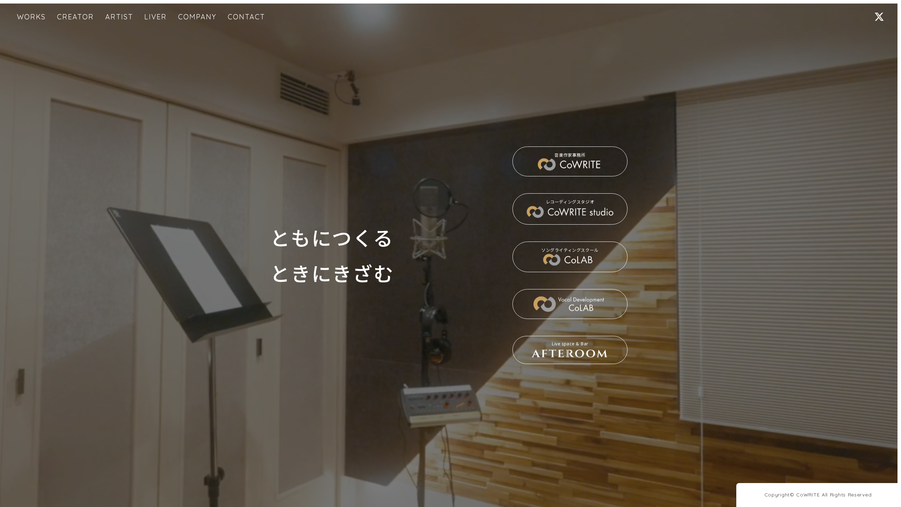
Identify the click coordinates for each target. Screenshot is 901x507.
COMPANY (197, 16)
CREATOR (75, 16)
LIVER (155, 16)
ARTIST (119, 16)
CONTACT (246, 16)
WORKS (31, 16)
